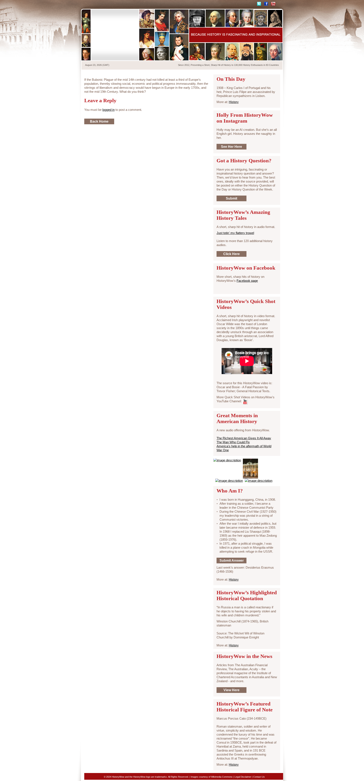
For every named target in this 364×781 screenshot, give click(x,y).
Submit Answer (231, 560)
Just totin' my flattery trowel (235, 233)
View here (231, 690)
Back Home (99, 121)
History (234, 102)
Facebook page (247, 280)
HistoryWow (115, 35)
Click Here (231, 254)
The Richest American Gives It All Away (244, 438)
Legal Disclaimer (242, 777)
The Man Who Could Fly (233, 442)
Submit (231, 198)
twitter (258, 4)
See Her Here (231, 146)
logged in (108, 109)
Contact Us (259, 777)
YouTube (273, 4)
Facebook (266, 4)
